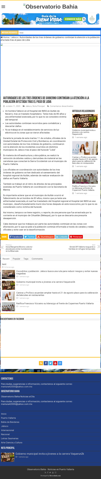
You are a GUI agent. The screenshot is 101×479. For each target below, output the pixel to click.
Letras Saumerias (9, 438)
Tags (26, 258)
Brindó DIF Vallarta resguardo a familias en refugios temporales (82, 247)
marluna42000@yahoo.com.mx (16, 386)
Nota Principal (39, 106)
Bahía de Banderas (10, 422)
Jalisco (14, 37)
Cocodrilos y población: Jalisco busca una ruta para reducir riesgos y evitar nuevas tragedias (57, 272)
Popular (16, 258)
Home (6, 37)
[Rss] (41, 363)
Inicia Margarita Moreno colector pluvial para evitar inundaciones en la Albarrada (19, 248)
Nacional (5, 434)
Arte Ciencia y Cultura (11, 442)
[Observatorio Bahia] (50, 6)
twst (21, 32)
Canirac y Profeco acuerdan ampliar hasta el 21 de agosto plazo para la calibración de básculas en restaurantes (84, 160)
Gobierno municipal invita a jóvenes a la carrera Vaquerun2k (83, 132)
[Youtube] (55, 363)
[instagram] (60, 363)
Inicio (3, 413)
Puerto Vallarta (8, 418)
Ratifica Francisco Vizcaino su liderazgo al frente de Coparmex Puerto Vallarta (84, 188)
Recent (6, 258)
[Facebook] (46, 363)
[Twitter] (50, 363)
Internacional (7, 430)
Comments (37, 258)
